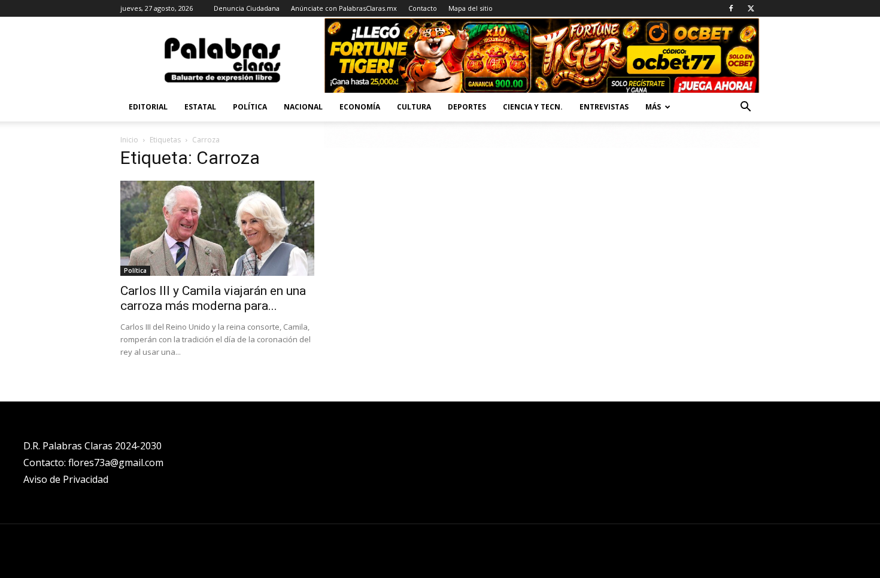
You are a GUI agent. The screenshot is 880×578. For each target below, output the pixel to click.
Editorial (148, 107)
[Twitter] (751, 8)
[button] (745, 108)
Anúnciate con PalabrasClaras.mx (344, 8)
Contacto (422, 8)
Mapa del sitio (470, 8)
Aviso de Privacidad (65, 479)
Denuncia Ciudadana (247, 8)
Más (653, 107)
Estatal (200, 107)
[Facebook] (731, 8)
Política (250, 107)
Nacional (303, 107)
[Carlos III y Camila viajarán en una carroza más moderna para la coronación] (217, 228)
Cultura (414, 107)
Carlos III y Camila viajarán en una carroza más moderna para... (213, 298)
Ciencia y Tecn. (533, 107)
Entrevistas (604, 107)
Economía (359, 107)
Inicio (129, 140)
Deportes (467, 107)
